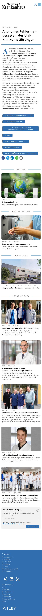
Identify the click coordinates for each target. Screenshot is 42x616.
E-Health (7, 562)
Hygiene (6, 564)
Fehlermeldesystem (13, 122)
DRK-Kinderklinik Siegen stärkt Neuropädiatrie (19, 413)
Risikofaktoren (12, 147)
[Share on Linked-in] (12, 158)
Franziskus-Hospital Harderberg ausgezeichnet (19, 495)
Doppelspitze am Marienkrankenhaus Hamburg (20, 328)
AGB (4, 601)
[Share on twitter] (7, 158)
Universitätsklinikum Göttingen (20, 153)
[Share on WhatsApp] (16, 158)
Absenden (32, 526)
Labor (5, 566)
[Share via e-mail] (21, 158)
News (16, 27)
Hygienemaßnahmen (9, 202)
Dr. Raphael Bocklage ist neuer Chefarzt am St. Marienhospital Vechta (16, 369)
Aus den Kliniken (15, 326)
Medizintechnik (10, 569)
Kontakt (6, 589)
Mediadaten (8, 592)
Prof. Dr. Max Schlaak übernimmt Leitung (17, 455)
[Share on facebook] (3, 158)
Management (8, 557)
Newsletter (8, 585)
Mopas (7, 135)
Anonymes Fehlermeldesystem (18, 116)
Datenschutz (8, 599)
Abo (4, 587)
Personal (11, 366)
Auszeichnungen (14, 493)
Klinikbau (7, 571)
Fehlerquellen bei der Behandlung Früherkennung (20, 128)
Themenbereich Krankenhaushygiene (16, 244)
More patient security (15, 141)
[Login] (35, 4)
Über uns (7, 594)
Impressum (7, 597)
